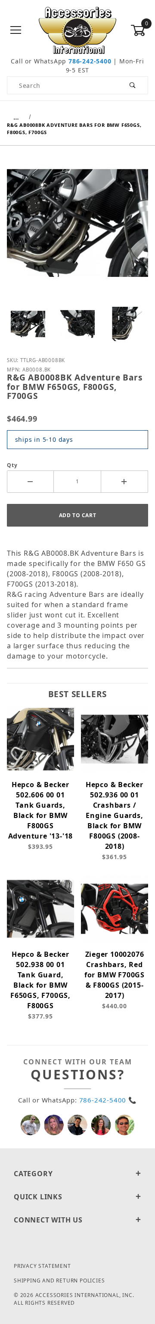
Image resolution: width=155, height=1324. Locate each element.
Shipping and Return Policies (59, 1280)
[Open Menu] (16, 31)
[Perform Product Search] (133, 85)
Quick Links (38, 1196)
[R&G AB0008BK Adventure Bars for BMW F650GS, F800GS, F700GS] (77, 229)
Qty (12, 465)
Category (33, 1173)
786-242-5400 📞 (108, 1100)
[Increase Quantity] (124, 481)
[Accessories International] (78, 30)
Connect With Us (48, 1220)
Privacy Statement (42, 1266)
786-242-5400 (90, 61)
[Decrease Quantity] (30, 481)
